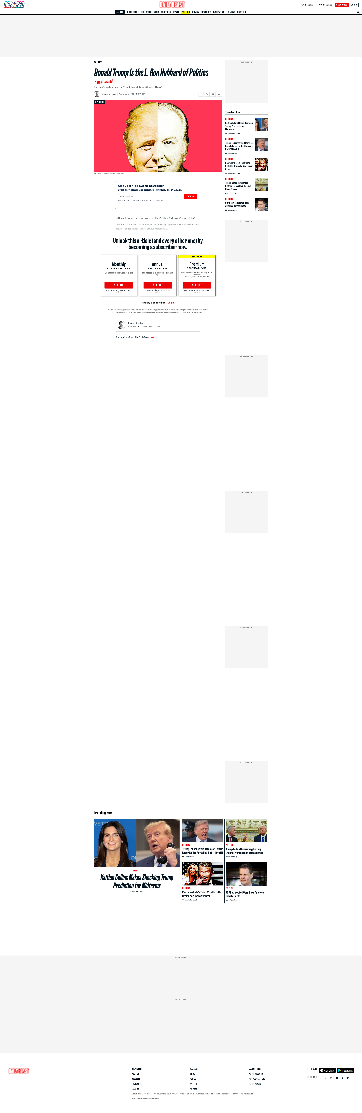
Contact (142, 1094)
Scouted (241, 12)
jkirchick (133, 326)
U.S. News (230, 12)
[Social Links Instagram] (331, 1079)
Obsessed (166, 12)
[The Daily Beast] (172, 5)
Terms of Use (148, 200)
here (152, 337)
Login (171, 302)
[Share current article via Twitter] (207, 94)
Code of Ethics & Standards (192, 1094)
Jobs (154, 1094)
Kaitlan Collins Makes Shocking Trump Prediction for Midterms (137, 881)
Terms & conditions (222, 1094)
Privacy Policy (160, 200)
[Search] (358, 12)
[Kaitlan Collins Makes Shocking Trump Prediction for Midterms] (261, 130)
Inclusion (209, 1094)
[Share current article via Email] (213, 94)
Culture (194, 1084)
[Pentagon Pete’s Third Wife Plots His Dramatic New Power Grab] (261, 170)
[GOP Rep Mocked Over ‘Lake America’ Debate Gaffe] (261, 210)
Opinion (195, 12)
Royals (176, 12)
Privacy (175, 1094)
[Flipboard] (348, 1079)
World (193, 1079)
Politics (185, 12)
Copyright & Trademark (243, 1094)
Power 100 (206, 12)
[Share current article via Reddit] (219, 94)
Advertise (161, 1094)
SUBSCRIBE (341, 5)
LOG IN (354, 5)
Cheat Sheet (133, 12)
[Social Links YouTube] (337, 1079)
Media (156, 12)
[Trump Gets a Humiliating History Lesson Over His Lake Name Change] (261, 190)
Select (119, 285)
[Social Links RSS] (342, 1079)
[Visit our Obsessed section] (23, 5)
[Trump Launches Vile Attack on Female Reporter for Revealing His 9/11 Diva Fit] (261, 150)
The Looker (146, 12)
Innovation (218, 12)
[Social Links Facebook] (320, 1079)
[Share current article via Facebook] (201, 94)
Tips (148, 1094)
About (134, 1094)
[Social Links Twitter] (325, 1079)
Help (169, 1094)
